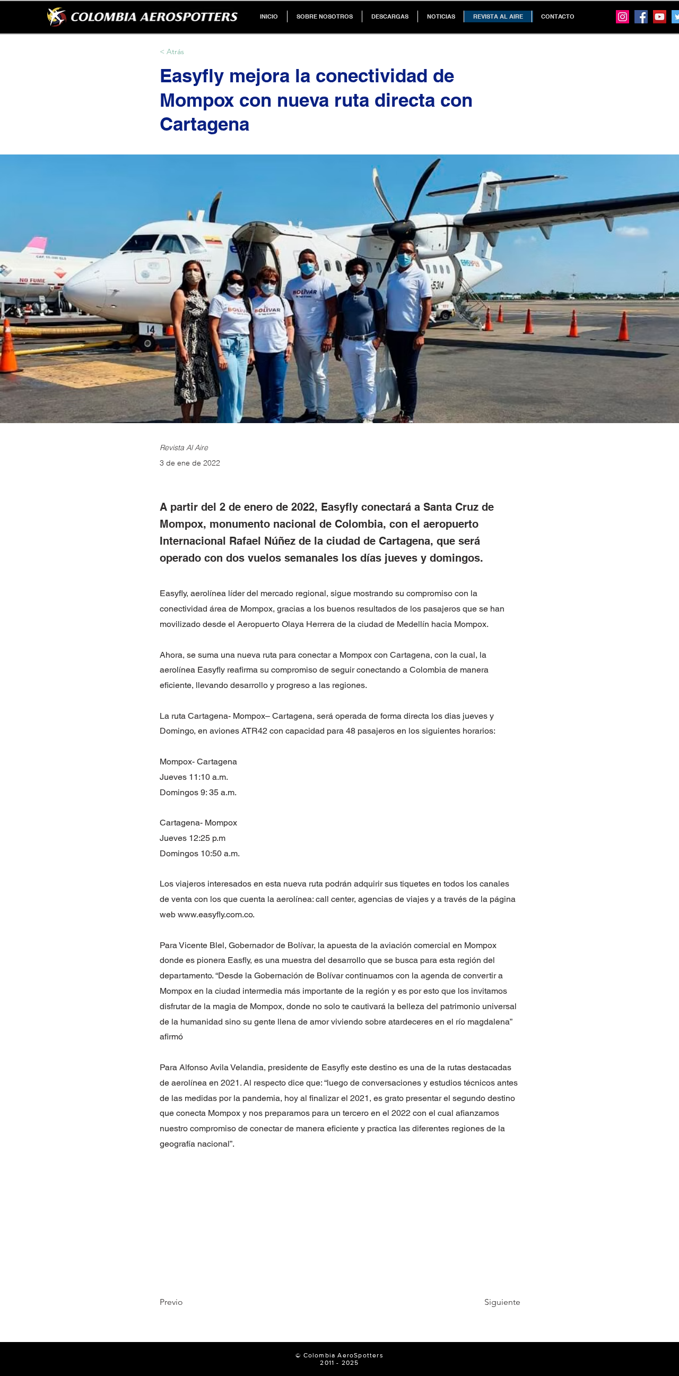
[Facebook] (641, 16)
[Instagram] (622, 16)
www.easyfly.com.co (215, 914)
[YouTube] (659, 16)
